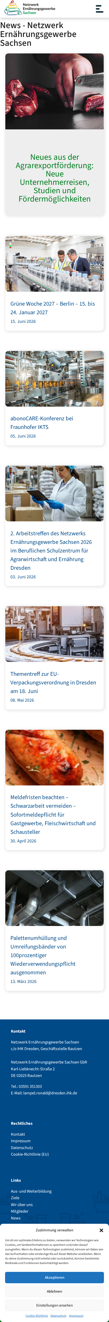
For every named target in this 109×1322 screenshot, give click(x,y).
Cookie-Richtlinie (37, 1316)
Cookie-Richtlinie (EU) (30, 1154)
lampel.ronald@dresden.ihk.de (50, 1093)
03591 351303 (30, 1086)
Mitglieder (19, 1211)
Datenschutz (58, 1316)
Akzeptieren (54, 1277)
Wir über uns (22, 1205)
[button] (101, 1230)
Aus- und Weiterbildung (31, 1191)
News (16, 1218)
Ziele (15, 1198)
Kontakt (18, 1134)
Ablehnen (54, 1291)
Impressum (76, 1316)
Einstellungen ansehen (54, 1305)
